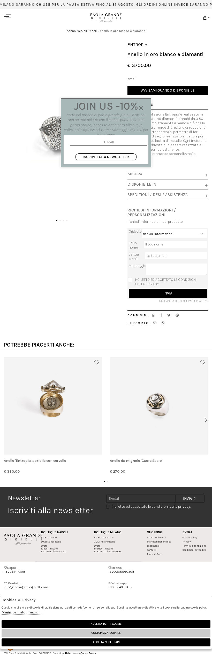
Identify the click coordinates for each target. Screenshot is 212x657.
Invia (167, 293)
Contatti (151, 549)
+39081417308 (14, 569)
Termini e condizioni (194, 545)
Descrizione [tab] (140, 105)
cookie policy (190, 537)
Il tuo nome (133, 245)
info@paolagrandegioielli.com (26, 585)
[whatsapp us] (153, 315)
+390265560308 (121, 569)
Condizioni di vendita (194, 549)
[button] (56, 220)
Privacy (187, 541)
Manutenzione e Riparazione (163, 541)
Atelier (68, 653)
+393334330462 (120, 585)
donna (71, 31)
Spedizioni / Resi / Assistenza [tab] (157, 194)
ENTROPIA (137, 44)
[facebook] (161, 315)
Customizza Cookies (106, 633)
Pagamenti (153, 545)
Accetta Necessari (106, 642)
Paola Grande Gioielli (106, 17)
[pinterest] (177, 315)
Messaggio (137, 266)
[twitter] (169, 315)
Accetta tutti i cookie (106, 624)
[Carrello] (205, 17)
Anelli (93, 31)
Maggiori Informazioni (22, 612)
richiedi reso (154, 554)
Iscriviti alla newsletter (106, 157)
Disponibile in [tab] (141, 184)
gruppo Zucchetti (89, 653)
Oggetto (135, 231)
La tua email (134, 256)
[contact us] (154, 323)
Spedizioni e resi (156, 537)
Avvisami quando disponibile (167, 90)
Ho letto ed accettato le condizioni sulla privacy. (165, 281)
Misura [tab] (134, 174)
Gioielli (83, 31)
